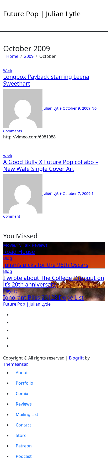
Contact (23, 425)
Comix (22, 393)
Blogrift (76, 358)
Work (7, 70)
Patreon (24, 446)
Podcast (24, 456)
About (22, 372)
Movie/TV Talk (17, 245)
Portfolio (24, 383)
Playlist (10, 291)
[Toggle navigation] (6, 7)
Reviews (40, 245)
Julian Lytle (52, 108)
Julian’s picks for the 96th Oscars (45, 264)
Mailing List (27, 414)
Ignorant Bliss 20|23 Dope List (43, 297)
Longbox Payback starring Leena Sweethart (46, 80)
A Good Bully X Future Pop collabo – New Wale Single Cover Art (50, 165)
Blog (7, 258)
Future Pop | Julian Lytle (42, 13)
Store (21, 435)
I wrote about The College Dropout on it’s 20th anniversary (53, 281)
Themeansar (15, 364)
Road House (19, 251)
